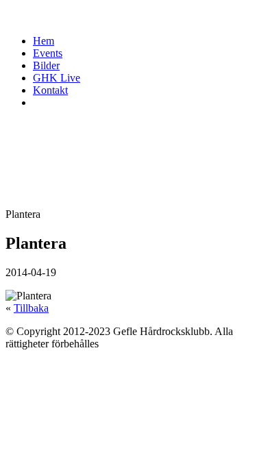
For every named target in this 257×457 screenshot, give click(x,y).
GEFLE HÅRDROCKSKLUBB (111, 14)
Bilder (46, 65)
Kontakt (50, 90)
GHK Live (56, 78)
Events (47, 53)
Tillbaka (31, 308)
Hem (43, 41)
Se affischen (31, 270)
